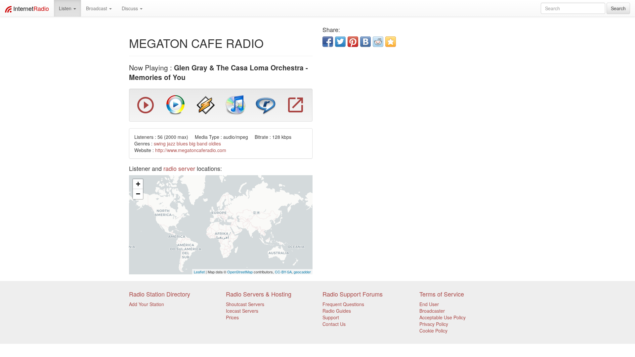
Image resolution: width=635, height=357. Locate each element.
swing (160, 143)
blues (182, 143)
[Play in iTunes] (235, 104)
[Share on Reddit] (378, 41)
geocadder (302, 271)
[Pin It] (353, 41)
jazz (171, 143)
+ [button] (138, 184)
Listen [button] (66, 8)
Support (330, 317)
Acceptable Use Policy (442, 317)
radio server (179, 168)
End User (429, 304)
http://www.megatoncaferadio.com (190, 150)
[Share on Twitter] (340, 41)
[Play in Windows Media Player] (176, 104)
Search (618, 8)
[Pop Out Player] (296, 111)
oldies (215, 143)
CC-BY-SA (283, 271)
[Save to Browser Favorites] (390, 41)
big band (198, 143)
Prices (232, 317)
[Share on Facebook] (327, 41)
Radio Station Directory (159, 294)
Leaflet (199, 271)
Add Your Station (146, 304)
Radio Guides (336, 310)
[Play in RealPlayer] (265, 104)
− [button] (138, 194)
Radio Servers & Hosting (258, 294)
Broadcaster (432, 310)
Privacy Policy (433, 324)
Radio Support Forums (352, 294)
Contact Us (334, 324)
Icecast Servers (242, 310)
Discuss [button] (130, 8)
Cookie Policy (433, 330)
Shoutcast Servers (245, 304)
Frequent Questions (343, 304)
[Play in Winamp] (206, 104)
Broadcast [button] (97, 8)
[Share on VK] (365, 41)
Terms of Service (441, 294)
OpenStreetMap (240, 271)
